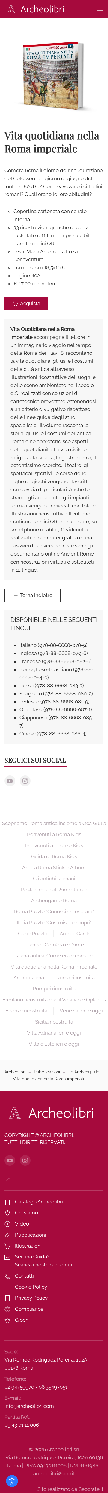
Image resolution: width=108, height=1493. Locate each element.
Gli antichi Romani (54, 879)
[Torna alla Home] (34, 9)
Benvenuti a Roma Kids (54, 834)
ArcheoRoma (29, 977)
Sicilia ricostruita (54, 1022)
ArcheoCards (75, 934)
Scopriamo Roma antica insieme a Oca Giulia (54, 823)
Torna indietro (36, 595)
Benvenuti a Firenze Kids (54, 845)
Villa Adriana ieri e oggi (54, 1033)
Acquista (30, 303)
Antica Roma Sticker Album (54, 868)
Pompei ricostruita (54, 989)
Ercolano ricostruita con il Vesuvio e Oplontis (54, 1000)
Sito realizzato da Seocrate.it (71, 1489)
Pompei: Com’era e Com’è (54, 945)
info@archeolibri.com (29, 1406)
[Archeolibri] (49, 1113)
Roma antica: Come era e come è (54, 956)
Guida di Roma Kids (54, 856)
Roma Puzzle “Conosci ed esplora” (54, 911)
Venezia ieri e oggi (81, 1011)
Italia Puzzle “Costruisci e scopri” (54, 923)
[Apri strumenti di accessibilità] (12, 1481)
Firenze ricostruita (26, 1011)
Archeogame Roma (54, 900)
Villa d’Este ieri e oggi (54, 1044)
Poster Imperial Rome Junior (54, 890)
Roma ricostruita (75, 977)
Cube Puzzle (32, 934)
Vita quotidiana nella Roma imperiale (54, 967)
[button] (101, 9)
